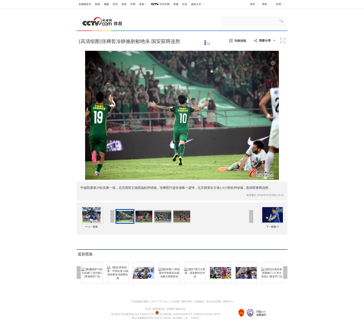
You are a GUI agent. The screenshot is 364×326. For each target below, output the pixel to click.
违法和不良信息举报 (122, 314)
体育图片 (251, 195)
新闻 (97, 4)
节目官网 (164, 4)
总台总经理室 (213, 301)
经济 (115, 4)
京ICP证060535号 (144, 314)
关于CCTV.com (159, 301)
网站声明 (187, 301)
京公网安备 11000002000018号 (176, 314)
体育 (124, 4)
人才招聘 (174, 301)
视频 (106, 4)
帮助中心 (228, 301)
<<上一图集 (91, 226)
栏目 (184, 4)
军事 (132, 4)
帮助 (264, 4)
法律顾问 (199, 301)
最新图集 (85, 254)
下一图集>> (272, 226)
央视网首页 (85, 4)
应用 (278, 4)
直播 (175, 4)
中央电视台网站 (140, 301)
